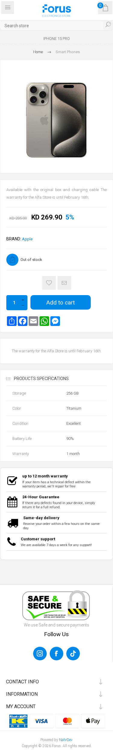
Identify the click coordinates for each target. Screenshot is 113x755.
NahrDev (66, 740)
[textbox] (56, 26)
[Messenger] (55, 321)
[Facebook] (22, 321)
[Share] (11, 321)
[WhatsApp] (44, 321)
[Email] (33, 321)
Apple (27, 239)
